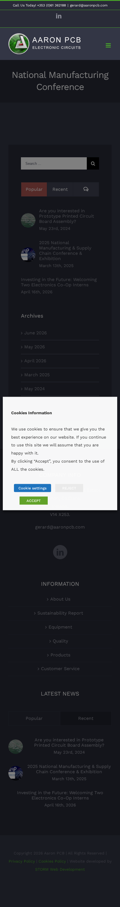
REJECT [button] (69, 488)
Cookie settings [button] (32, 488)
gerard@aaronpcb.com (88, 5)
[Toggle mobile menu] (109, 45)
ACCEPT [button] (34, 501)
